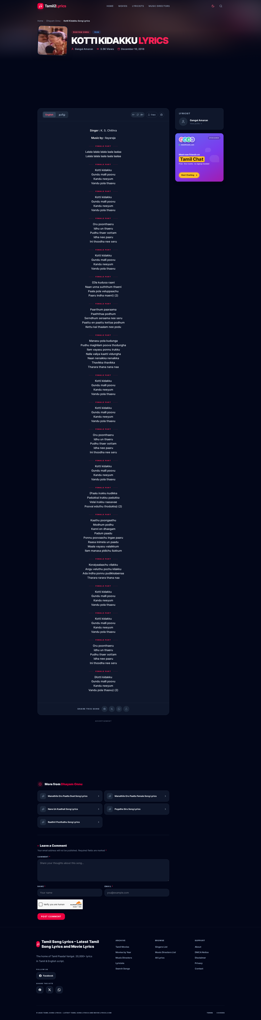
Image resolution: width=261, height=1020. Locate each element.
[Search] (221, 6)
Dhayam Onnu (53, 20)
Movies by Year (123, 952)
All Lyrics (159, 957)
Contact (199, 968)
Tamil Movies (122, 947)
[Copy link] (126, 709)
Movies (122, 6)
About (198, 947)
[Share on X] (49, 989)
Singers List (161, 947)
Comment (43, 857)
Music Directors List (165, 952)
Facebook (48, 975)
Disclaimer (200, 957)
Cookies (221, 1013)
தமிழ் (62, 114)
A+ (141, 114)
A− (133, 114)
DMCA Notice (202, 952)
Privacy (199, 963)
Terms (210, 1013)
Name (41, 886)
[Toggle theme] (213, 6)
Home (110, 6)
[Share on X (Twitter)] (112, 709)
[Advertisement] (130, 83)
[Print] (161, 114)
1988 (96, 32)
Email (109, 886)
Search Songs (123, 968)
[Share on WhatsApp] (119, 709)
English (49, 114)
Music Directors (159, 6)
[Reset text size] (138, 115)
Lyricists (138, 6)
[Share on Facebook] (105, 709)
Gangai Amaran (84, 48)
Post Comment (51, 916)
